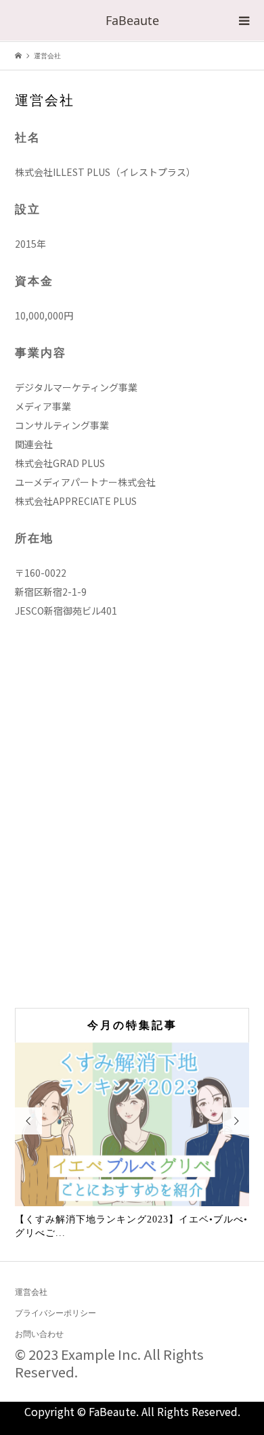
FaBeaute (132, 20)
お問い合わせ (39, 1334)
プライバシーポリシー (55, 1313)
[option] (132, 1141)
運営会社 (31, 1292)
